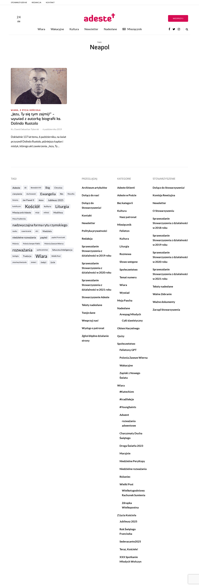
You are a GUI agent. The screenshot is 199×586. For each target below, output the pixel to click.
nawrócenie (26, 231)
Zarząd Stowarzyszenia (166, 309)
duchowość (31, 194)
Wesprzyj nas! (90, 320)
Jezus (41, 200)
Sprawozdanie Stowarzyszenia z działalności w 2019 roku (96, 251)
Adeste (16, 187)
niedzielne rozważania (24, 237)
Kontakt (50, 2)
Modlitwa (58, 212)
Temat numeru (128, 277)
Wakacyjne (57, 29)
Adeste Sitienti (126, 187)
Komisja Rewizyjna (164, 195)
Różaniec (125, 476)
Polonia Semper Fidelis (31, 244)
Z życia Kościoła (30, 110)
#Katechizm (127, 391)
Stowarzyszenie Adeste (95, 297)
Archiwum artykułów (94, 187)
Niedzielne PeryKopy (132, 461)
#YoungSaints (128, 407)
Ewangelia (48, 194)
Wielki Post (55, 256)
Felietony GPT (128, 350)
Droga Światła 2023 (131, 445)
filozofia (71, 194)
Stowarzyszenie (19, 2)
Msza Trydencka (19, 219)
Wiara (41, 29)
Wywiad (125, 292)
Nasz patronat (128, 217)
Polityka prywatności (94, 230)
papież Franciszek (58, 237)
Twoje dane (88, 312)
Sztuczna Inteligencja (62, 249)
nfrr (36, 231)
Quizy (120, 336)
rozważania (22, 250)
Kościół (32, 206)
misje (37, 212)
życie (53, 262)
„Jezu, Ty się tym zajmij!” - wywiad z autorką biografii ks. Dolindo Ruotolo (36, 119)
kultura (47, 206)
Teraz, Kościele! (129, 549)
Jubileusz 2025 (55, 200)
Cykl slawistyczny (132, 320)
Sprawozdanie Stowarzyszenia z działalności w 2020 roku (96, 268)
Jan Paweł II (28, 200)
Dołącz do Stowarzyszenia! (169, 187)
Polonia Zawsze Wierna (53, 243)
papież (43, 237)
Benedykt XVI (36, 188)
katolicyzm (16, 206)
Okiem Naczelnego (128, 328)
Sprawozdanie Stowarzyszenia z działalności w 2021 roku (96, 285)
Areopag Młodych (130, 314)
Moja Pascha (124, 300)
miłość (46, 212)
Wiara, (15, 110)
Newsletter (91, 29)
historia (15, 200)
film (61, 194)
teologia (15, 256)
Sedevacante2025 (130, 541)
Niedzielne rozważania (133, 469)
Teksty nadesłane (92, 305)
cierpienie (17, 194)
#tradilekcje (127, 399)
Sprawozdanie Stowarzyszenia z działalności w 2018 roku (170, 223)
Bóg (47, 187)
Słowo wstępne (129, 261)
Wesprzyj (178, 18)
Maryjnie (125, 453)
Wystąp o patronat (93, 328)
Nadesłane (110, 29)
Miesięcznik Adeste (21, 212)
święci (43, 262)
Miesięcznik (134, 29)
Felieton (125, 230)
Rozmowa (125, 254)
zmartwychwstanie (19, 262)
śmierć (33, 262)
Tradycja (27, 256)
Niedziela (47, 231)
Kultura (74, 29)
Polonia (15, 243)
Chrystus (58, 187)
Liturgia (62, 206)
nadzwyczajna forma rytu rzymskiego (39, 225)
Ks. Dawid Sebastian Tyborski (25, 129)
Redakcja (36, 2)
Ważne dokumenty (164, 301)
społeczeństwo (42, 250)
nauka (14, 231)
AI (25, 187)
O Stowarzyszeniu (163, 210)
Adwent (124, 414)
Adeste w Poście (126, 195)
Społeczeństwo (129, 269)
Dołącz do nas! (90, 195)
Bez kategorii (125, 203)
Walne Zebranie (162, 294)
